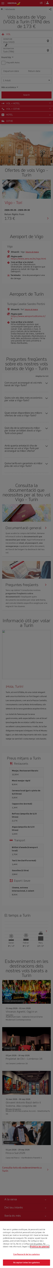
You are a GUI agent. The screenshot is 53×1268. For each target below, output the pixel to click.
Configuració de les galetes (26, 1254)
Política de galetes (39, 1246)
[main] (26, 1244)
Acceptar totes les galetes (26, 1262)
